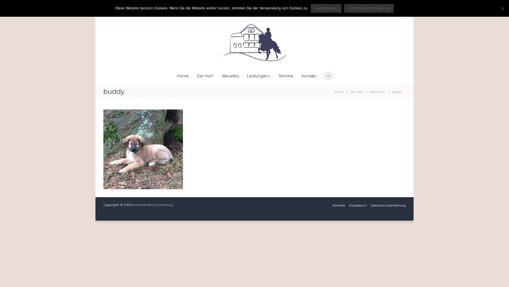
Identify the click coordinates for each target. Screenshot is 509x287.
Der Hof (204, 76)
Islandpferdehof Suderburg (153, 205)
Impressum (358, 205)
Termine (285, 76)
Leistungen (257, 76)
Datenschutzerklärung (388, 205)
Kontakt (308, 76)
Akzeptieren (326, 8)
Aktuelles (230, 76)
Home (183, 76)
